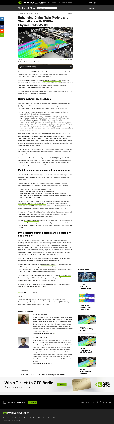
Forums (54, 2)
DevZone (63, 91)
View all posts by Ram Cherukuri (43, 363)
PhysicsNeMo (30, 302)
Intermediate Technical (41, 302)
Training (70, 2)
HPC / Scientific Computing (58, 300)
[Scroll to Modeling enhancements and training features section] (70, 170)
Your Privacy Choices (17, 417)
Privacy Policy (6, 417)
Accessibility (37, 417)
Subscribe (91, 8)
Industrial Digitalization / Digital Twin (33, 304)
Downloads (64, 2)
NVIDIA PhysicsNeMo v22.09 (52, 80)
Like (63, 59)
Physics (47, 304)
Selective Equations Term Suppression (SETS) (32, 203)
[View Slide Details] (57, 384)
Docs (58, 2)
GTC (61, 302)
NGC (68, 91)
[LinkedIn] (103, 402)
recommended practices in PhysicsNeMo (33, 183)
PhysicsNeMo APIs (33, 212)
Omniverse (21, 302)
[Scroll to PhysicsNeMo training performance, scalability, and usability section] (34, 236)
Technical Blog (26, 8)
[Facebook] (97, 402)
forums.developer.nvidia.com (53, 374)
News (51, 302)
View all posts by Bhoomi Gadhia (43, 333)
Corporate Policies (47, 417)
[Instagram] (100, 402)
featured (56, 302)
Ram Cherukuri (35, 62)
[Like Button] (59, 59)
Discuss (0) (70, 59)
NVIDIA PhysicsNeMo (37, 72)
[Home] (24, 2)
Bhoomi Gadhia (24, 62)
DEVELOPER (36, 2)
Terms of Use (28, 417)
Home (44, 2)
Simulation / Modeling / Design (28, 14)
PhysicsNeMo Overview (48, 265)
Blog (49, 2)
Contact (56, 417)
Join (90, 2)
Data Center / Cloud (24, 300)
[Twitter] (107, 402)
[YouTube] (110, 402)
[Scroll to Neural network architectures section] (51, 99)
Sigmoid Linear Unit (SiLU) (49, 158)
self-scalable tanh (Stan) (41, 149)
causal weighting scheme (31, 220)
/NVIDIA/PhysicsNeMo (31, 94)
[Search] (85, 2)
